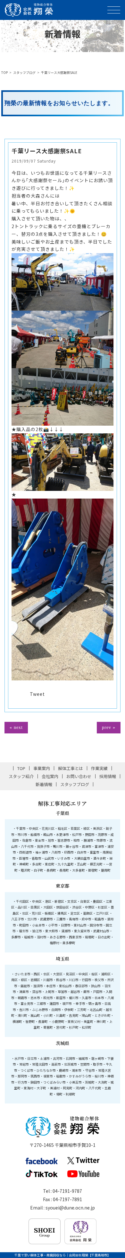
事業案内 (41, 768)
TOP (4, 72)
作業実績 (99, 768)
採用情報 (107, 776)
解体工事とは (70, 768)
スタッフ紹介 (21, 776)
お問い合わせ (78, 776)
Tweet (37, 694)
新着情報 (44, 784)
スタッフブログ (24, 72)
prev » (108, 727)
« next (16, 727)
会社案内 (50, 776)
